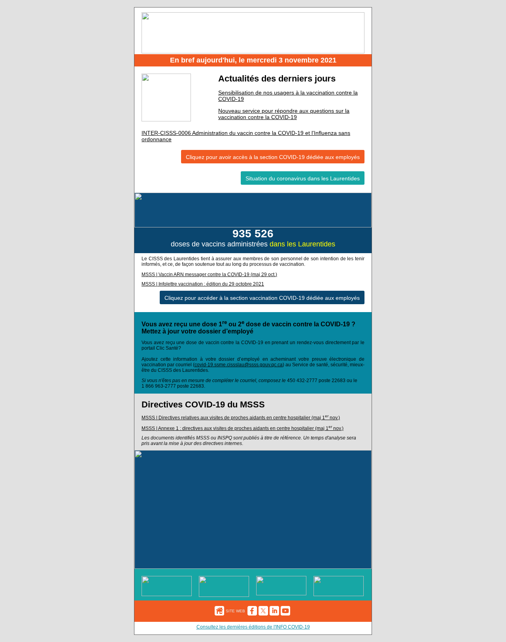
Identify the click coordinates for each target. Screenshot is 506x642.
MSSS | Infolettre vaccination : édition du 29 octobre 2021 (203, 284)
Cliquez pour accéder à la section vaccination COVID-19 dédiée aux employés (262, 298)
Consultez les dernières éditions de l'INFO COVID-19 (253, 627)
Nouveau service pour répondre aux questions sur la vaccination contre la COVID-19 (283, 114)
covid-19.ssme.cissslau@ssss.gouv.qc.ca (238, 364)
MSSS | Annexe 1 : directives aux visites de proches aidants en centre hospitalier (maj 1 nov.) (243, 428)
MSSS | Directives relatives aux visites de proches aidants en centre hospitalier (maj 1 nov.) (241, 417)
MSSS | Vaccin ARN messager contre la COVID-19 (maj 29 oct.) (209, 274)
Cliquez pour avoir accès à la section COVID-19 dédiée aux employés (273, 157)
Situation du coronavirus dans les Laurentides (302, 178)
